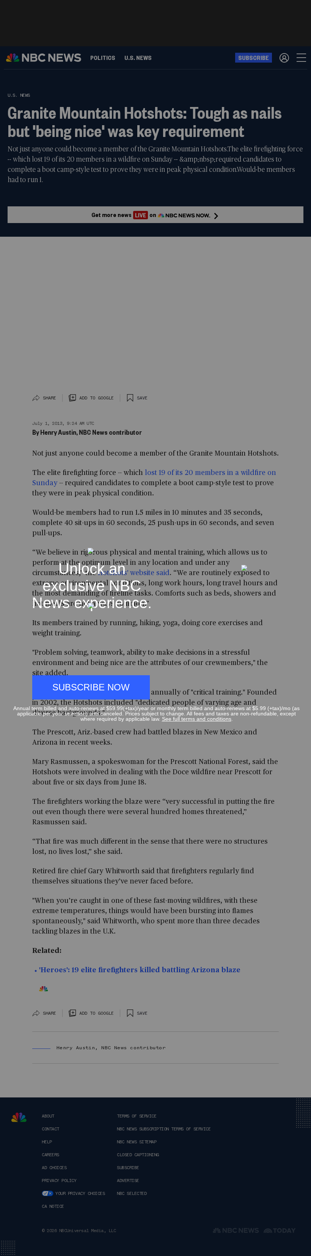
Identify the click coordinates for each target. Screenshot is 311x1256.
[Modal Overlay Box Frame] (155, 628)
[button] (296, 544)
